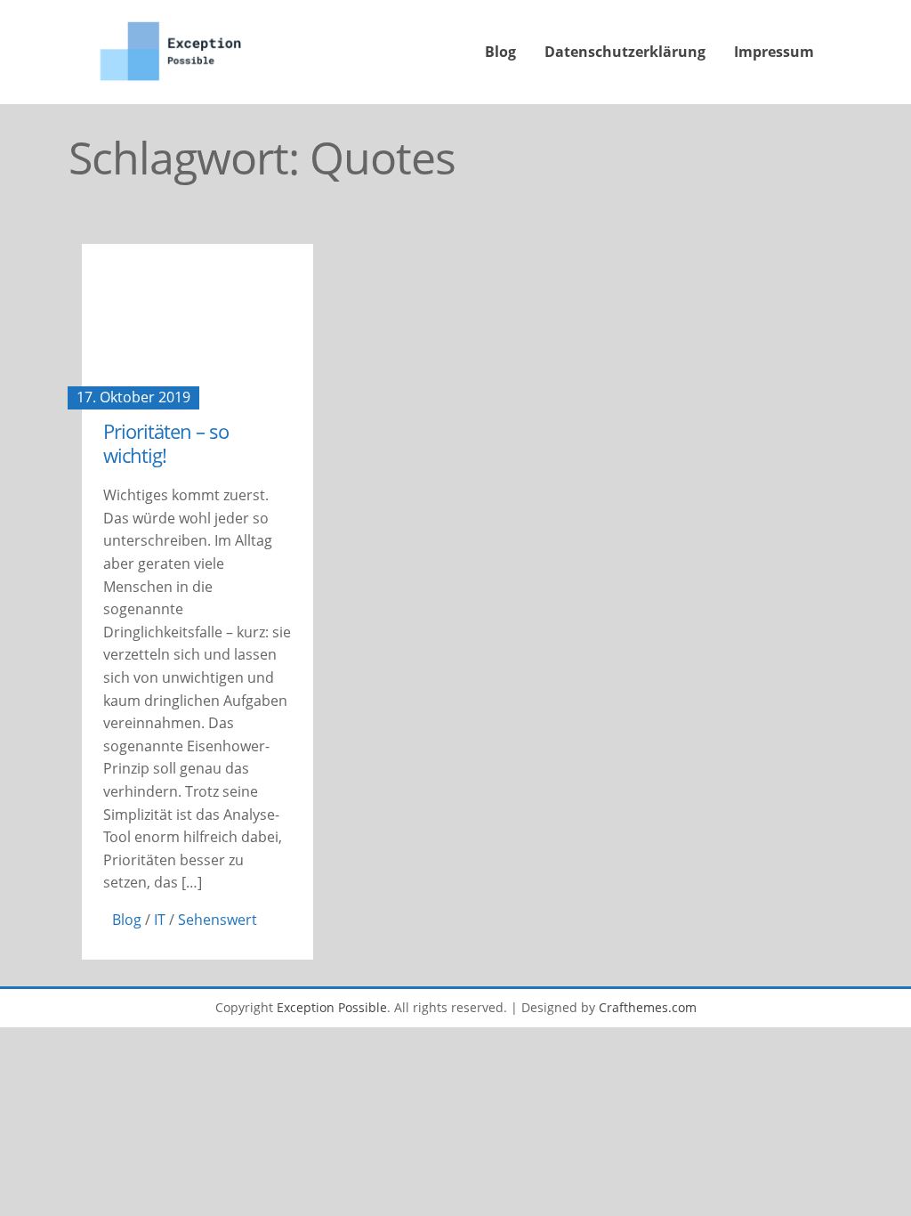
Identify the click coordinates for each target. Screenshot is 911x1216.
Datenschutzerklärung (624, 51)
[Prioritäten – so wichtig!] (197, 321)
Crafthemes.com (648, 1007)
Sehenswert (217, 919)
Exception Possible (332, 1007)
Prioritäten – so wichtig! (166, 442)
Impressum (774, 51)
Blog (500, 51)
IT (159, 919)
